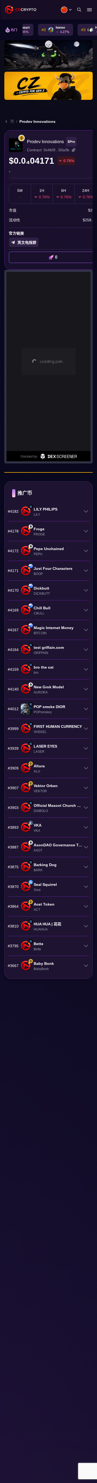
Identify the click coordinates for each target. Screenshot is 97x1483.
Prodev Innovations (37, 121)
